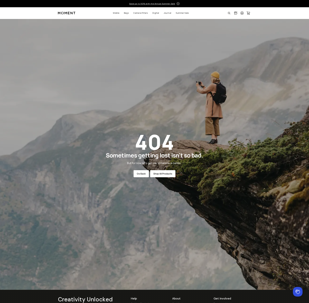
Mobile (116, 13)
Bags (126, 13)
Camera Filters (140, 13)
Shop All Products (162, 173)
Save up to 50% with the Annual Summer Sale (152, 3)
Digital (155, 13)
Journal (167, 13)
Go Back (141, 173)
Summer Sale (182, 13)
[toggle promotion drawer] (178, 3)
